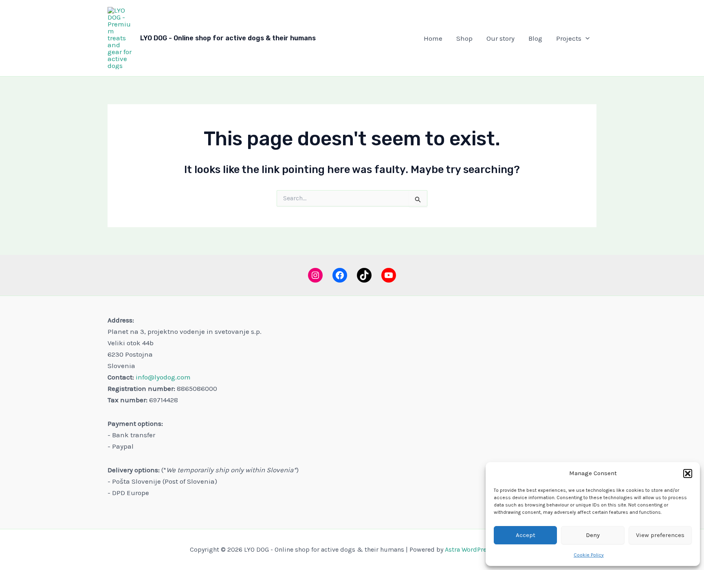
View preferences (660, 535)
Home (433, 38)
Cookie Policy (589, 555)
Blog (535, 38)
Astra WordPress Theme (479, 549)
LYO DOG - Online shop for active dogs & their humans (228, 38)
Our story (500, 38)
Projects (568, 38)
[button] (688, 473)
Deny (593, 535)
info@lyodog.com (163, 377)
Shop (464, 38)
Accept (525, 535)
